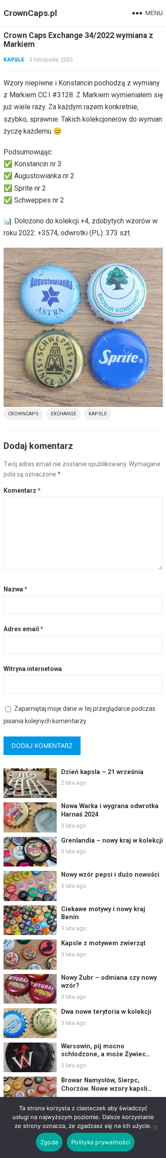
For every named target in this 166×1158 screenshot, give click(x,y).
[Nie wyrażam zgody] (155, 1127)
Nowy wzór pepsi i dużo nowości (110, 874)
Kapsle (14, 59)
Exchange (63, 414)
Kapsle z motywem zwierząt (103, 943)
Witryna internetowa (33, 668)
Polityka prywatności (100, 1142)
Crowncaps (23, 414)
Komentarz (22, 490)
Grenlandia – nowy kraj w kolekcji (112, 840)
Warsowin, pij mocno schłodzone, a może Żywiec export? (103, 1054)
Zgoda (49, 1142)
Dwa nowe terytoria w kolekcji (106, 1012)
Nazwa (15, 589)
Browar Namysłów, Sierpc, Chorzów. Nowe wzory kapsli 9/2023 (104, 1088)
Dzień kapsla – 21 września (102, 772)
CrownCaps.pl (30, 13)
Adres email (23, 629)
